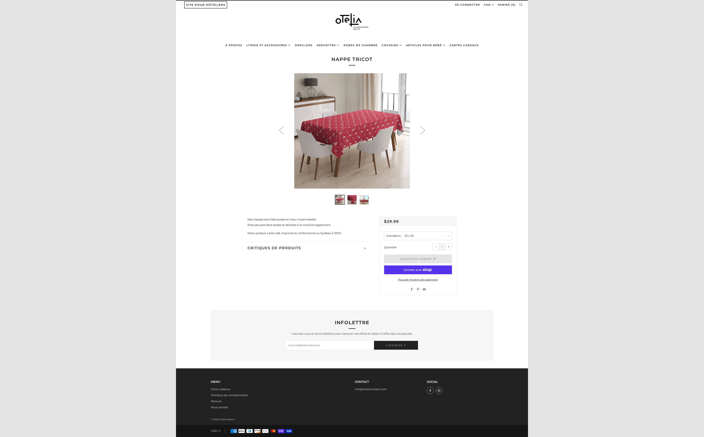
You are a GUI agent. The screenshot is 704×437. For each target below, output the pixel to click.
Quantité (390, 247)
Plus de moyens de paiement (418, 279)
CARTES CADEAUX (464, 45)
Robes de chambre (361, 45)
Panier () (507, 4)
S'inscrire (394, 345)
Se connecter (467, 4)
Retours (216, 401)
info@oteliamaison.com (371, 389)
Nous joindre (219, 407)
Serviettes (326, 45)
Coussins (390, 45)
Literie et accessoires (266, 45)
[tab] (340, 200)
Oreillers (304, 45)
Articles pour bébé (424, 45)
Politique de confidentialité (229, 395)
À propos (233, 45)
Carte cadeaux (221, 389)
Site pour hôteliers (205, 5)
